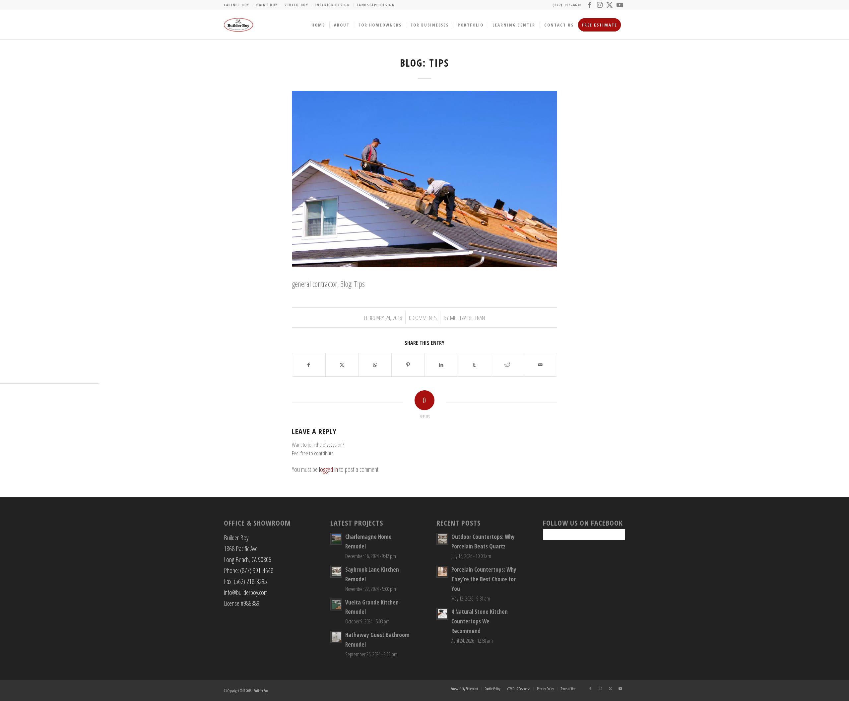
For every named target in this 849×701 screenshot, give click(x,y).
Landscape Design (376, 4)
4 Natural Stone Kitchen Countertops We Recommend (479, 621)
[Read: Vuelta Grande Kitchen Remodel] (336, 604)
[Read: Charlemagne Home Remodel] (336, 539)
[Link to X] (610, 5)
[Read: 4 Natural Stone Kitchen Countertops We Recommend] (442, 614)
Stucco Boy (296, 4)
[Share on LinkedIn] (441, 364)
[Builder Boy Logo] (238, 24)
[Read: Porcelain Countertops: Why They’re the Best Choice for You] (442, 572)
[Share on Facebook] (308, 364)
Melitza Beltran (467, 317)
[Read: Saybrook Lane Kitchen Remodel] (336, 572)
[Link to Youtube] (620, 5)
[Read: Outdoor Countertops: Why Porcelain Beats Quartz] (442, 539)
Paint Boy (267, 4)
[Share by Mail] (540, 364)
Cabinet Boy (236, 4)
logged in (328, 469)
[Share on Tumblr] (474, 364)
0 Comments (423, 317)
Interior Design (332, 4)
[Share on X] (342, 364)
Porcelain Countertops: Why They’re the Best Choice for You (483, 579)
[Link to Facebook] (590, 5)
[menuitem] (238, 5)
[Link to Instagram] (600, 5)
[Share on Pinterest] (408, 364)
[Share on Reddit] (507, 364)
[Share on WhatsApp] (375, 364)
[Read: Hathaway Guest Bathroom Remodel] (336, 637)
